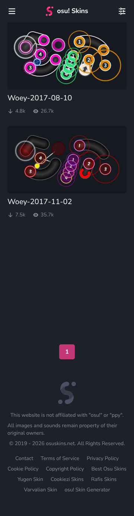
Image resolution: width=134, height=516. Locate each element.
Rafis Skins (104, 479)
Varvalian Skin (40, 489)
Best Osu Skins (108, 468)
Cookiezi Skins (67, 479)
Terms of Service (60, 458)
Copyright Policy (65, 468)
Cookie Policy (22, 468)
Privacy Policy (103, 458)
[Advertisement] (67, 248)
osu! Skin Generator (87, 489)
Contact (24, 458)
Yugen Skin (30, 479)
